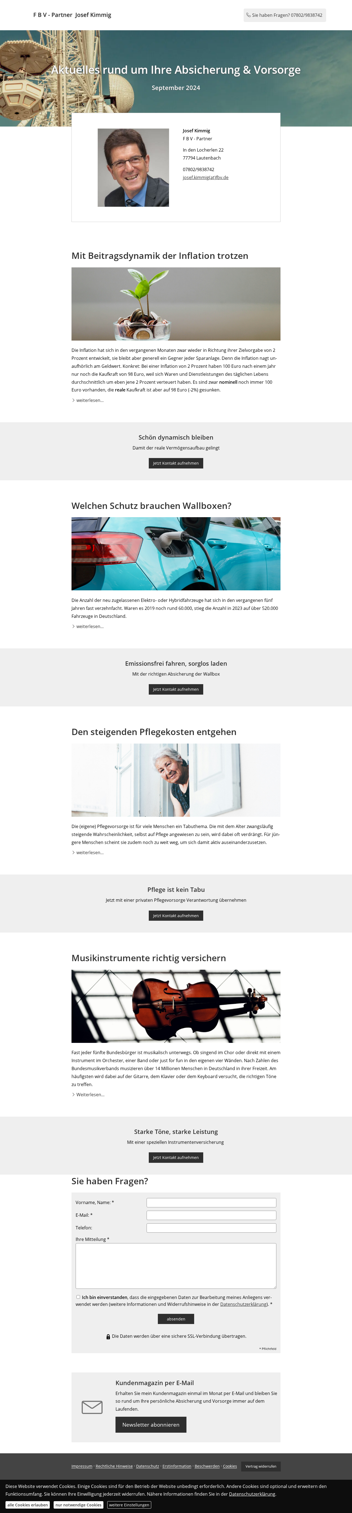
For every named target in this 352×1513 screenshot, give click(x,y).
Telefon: (84, 1228)
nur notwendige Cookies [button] (78, 1504)
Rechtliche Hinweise (114, 1466)
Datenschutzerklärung (243, 1304)
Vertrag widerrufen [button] (261, 1466)
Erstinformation (177, 1466)
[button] (90, 400)
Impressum (82, 1466)
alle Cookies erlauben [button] (27, 1504)
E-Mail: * (84, 1215)
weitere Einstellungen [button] (129, 1504)
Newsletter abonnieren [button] (151, 1424)
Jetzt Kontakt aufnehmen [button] (176, 463)
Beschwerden (207, 1466)
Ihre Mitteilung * (92, 1239)
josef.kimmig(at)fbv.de (206, 177)
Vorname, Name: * (95, 1202)
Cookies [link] (230, 1466)
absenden (176, 1319)
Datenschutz (147, 1466)
